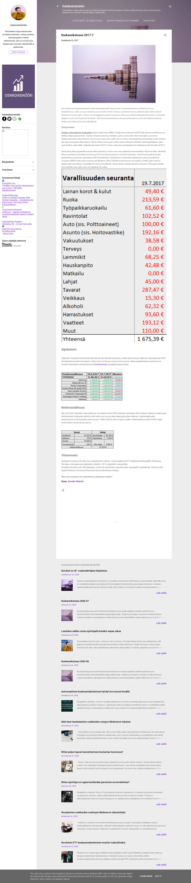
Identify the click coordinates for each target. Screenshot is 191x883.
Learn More (146, 876)
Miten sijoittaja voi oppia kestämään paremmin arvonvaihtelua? (95, 782)
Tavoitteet (149, 21)
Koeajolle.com (8, 183)
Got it (158, 876)
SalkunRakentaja (10, 195)
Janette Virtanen (76, 481)
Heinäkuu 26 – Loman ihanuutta (17, 224)
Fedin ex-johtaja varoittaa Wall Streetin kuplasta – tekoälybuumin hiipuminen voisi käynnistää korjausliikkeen (17, 201)
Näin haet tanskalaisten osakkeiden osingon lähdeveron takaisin (96, 721)
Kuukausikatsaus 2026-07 (75, 601)
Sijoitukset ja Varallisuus (87, 21)
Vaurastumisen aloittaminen (123, 21)
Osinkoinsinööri (73, 6)
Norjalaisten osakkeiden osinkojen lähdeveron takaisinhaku (93, 812)
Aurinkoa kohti (8, 231)
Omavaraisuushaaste (12, 210)
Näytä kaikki (8, 234)
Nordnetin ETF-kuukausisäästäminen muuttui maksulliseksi (93, 842)
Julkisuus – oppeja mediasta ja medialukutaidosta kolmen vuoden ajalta (18, 214)
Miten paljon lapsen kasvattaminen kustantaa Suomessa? (92, 752)
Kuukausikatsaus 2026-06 (75, 661)
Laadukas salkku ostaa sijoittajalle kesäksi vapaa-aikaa (91, 631)
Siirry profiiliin (18, 52)
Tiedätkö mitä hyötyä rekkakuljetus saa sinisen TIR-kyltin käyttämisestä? (18, 188)
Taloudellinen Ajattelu (12, 222)
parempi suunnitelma (11, 229)
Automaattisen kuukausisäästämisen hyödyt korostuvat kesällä (95, 691)
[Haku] (170, 7)
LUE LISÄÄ (161, 593)
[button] (165, 35)
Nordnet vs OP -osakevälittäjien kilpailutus (84, 570)
